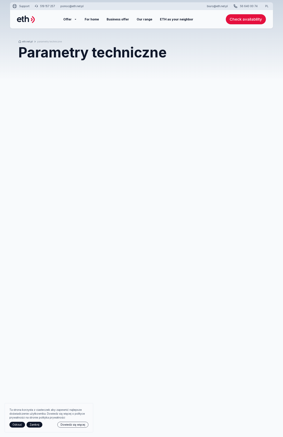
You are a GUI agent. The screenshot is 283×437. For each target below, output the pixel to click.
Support (24, 6)
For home (92, 19)
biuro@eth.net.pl (217, 6)
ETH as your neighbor (176, 19)
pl (266, 6)
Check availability (246, 19)
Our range (144, 19)
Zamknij (34, 424)
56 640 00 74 (249, 6)
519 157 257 (47, 6)
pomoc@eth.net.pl (72, 6)
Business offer (118, 19)
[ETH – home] (26, 19)
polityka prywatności (52, 417)
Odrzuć (17, 424)
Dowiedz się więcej (73, 424)
